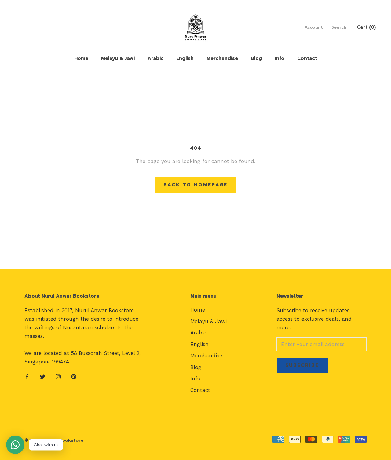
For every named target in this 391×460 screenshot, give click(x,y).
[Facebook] (27, 376)
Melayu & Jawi (118, 58)
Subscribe (302, 365)
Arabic (155, 58)
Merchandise (222, 58)
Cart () (366, 27)
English (185, 58)
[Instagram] (58, 376)
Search (338, 27)
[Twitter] (42, 376)
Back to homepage (195, 184)
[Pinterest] (73, 376)
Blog (256, 58)
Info (279, 58)
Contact (307, 58)
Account (314, 27)
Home (81, 58)
